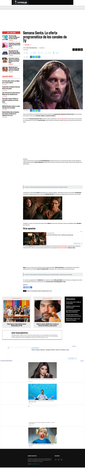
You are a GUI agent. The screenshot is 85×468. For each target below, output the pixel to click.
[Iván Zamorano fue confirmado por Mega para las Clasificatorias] (5, 52)
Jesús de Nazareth (61, 118)
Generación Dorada (62, 246)
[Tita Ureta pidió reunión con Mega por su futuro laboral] (5, 37)
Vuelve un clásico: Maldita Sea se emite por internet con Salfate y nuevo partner (48, 325)
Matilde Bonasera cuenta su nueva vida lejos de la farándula (14, 68)
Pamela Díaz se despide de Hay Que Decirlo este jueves (14, 45)
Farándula (11, 64)
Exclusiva (11, 40)
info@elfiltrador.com (36, 463)
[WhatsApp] (79, 49)
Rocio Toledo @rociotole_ (31, 47)
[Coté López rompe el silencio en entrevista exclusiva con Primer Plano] (5, 60)
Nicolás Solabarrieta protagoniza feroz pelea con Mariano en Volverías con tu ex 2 (10, 113)
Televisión (11, 47)
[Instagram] (58, 460)
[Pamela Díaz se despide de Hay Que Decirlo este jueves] (5, 45)
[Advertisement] (42, 18)
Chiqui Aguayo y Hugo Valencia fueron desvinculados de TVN (16, 325)
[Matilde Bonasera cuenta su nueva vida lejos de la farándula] (5, 69)
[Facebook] (73, 49)
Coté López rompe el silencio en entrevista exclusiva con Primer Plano (14, 60)
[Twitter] (76, 49)
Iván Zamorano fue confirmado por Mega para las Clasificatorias (14, 52)
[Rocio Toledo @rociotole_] (7, 334)
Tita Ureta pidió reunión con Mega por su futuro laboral (14, 37)
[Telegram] (81, 49)
